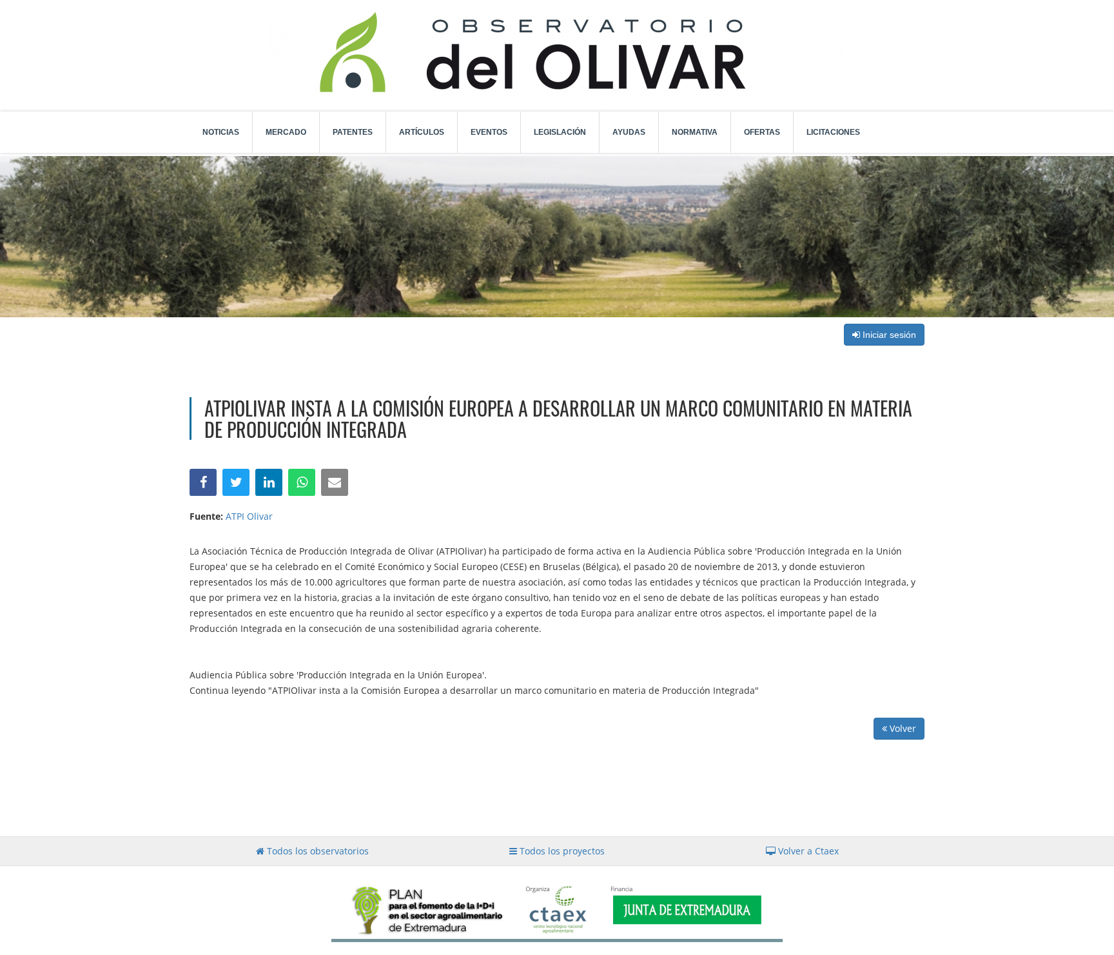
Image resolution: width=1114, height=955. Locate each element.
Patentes (353, 132)
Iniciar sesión (888, 335)
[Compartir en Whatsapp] (301, 482)
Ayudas (628, 132)
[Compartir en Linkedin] (268, 482)
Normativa (695, 132)
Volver (901, 728)
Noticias (220, 132)
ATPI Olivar (249, 516)
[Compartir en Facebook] (203, 482)
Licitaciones (833, 132)
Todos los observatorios (316, 851)
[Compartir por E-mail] (334, 482)
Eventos (489, 132)
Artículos (421, 132)
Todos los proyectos (561, 851)
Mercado (286, 132)
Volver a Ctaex (807, 851)
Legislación (560, 132)
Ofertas (762, 132)
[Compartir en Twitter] (235, 482)
